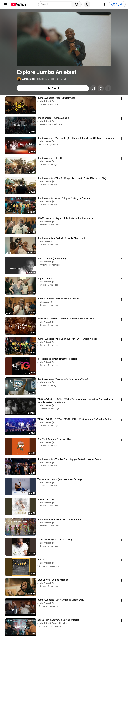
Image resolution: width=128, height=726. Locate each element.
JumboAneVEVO (44, 302)
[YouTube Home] (18, 4)
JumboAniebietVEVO (46, 242)
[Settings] (104, 4)
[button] (64, 39)
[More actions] (108, 88)
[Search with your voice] (87, 4)
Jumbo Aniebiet (28, 79)
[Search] (77, 4)
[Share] (101, 88)
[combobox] (56, 4)
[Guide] (5, 4)
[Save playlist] (93, 88)
